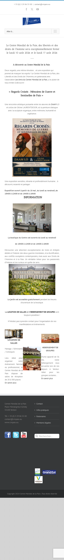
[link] (31, 79)
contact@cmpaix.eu (42, 4)
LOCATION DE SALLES (17, 312)
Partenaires (41, 416)
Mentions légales (43, 422)
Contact (39, 403)
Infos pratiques (42, 410)
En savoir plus (10, 382)
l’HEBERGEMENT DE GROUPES (42, 312)
